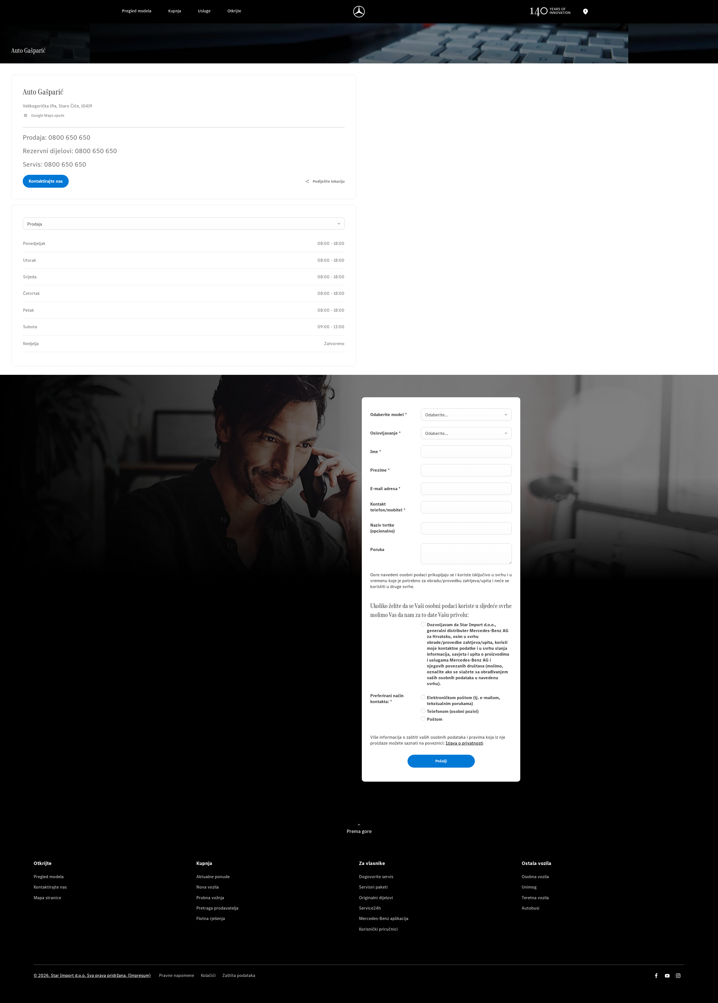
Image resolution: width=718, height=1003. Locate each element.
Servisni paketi (373, 887)
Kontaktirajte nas (50, 887)
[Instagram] (678, 975)
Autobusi (530, 908)
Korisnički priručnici (378, 929)
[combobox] (184, 223)
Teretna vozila (535, 898)
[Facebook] (656, 975)
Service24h (370, 908)
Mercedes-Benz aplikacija (383, 918)
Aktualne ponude (213, 877)
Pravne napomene (176, 975)
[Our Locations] (585, 11)
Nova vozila (207, 887)
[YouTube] (667, 975)
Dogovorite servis (376, 877)
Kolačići (208, 975)
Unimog (529, 887)
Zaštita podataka (238, 975)
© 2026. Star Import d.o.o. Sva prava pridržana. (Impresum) (92, 975)
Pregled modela (49, 877)
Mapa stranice (47, 898)
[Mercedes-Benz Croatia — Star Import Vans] (359, 11)
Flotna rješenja (210, 918)
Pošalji (441, 761)
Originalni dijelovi (376, 898)
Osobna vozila (535, 877)
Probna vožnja (210, 898)
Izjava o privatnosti (464, 743)
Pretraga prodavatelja (217, 908)
